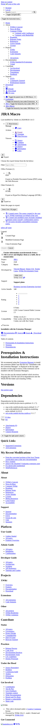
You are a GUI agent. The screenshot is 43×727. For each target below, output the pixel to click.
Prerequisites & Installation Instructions (20, 343)
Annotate (20, 134)
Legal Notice (10, 501)
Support (8, 512)
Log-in (8, 10)
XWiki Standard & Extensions (21, 62)
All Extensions (11, 448)
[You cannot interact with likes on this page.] (3, 417)
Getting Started (11, 536)
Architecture (10, 564)
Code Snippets (15, 54)
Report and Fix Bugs (13, 697)
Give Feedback (11, 691)
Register (8, 8)
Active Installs (15, 43)
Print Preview (22, 136)
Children (20, 142)
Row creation (10, 462)
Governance (10, 631)
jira (6, 420)
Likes (19, 151)
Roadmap (13, 37)
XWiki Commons (12, 615)
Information (21, 149)
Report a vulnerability (13, 699)
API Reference (11, 568)
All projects (14, 58)
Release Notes (11, 490)
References (14, 41)
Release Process (11, 648)
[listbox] (21, 182)
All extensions (11, 600)
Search (8, 12)
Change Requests (12, 432)
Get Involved (15, 68)
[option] (24, 177)
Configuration (11, 553)
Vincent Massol (19, 269)
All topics (9, 538)
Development (15, 70)
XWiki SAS (18, 275)
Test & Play (10, 689)
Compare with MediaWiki (24, 35)
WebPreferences (11, 468)
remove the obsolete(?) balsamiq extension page (23, 464)
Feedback (13, 74)
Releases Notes (15, 39)
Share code (10, 701)
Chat (7, 520)
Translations (14, 72)
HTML (8, 191)
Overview (9, 585)
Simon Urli (30, 269)
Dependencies (11, 347)
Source (19, 140)
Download (9, 85)
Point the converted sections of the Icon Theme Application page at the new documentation (22, 458)
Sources (20, 333)
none (10, 228)
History (20, 147)
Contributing (10, 687)
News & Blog (15, 29)
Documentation (9, 333)
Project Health (11, 633)
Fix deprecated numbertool (15, 466)
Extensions (14, 52)
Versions (9, 345)
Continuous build (12, 672)
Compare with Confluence (24, 33)
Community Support (17, 81)
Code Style (10, 650)
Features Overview (12, 540)
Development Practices (14, 652)
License (13, 45)
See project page (7, 390)
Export (19, 132)
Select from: (9, 209)
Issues (28, 333)
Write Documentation (13, 695)
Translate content (12, 693)
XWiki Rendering (12, 613)
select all (4, 228)
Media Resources (12, 499)
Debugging (10, 676)
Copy (19, 128)
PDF (7, 175)
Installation (9, 551)
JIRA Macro (10, 106)
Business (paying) (20, 287)
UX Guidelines (11, 657)
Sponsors (9, 522)
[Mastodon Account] (7, 724)
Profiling (9, 678)
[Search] (34, 12)
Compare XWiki (16, 31)
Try (7, 87)
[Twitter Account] (14, 724)
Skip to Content (6, 2)
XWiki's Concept (16, 27)
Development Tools (13, 655)
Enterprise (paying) (34, 287)
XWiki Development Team (28, 271)
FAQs (12, 78)
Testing (8, 674)
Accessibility (10, 503)
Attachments (21, 145)
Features (9, 587)
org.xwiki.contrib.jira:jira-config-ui (18, 413)
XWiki (12, 50)
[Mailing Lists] (16, 724)
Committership (11, 635)
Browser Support (12, 640)
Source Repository (12, 668)
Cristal (12, 64)
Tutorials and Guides (13, 570)
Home (8, 23)
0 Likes (8, 417)
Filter (3, 165)
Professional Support (17, 83)
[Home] (7, 97)
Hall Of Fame (10, 638)
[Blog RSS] (19, 724)
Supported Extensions (13, 446)
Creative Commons (34, 709)
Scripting (9, 566)
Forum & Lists (11, 518)
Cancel (10, 248)
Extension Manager (27, 362)
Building (9, 670)
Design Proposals (12, 659)
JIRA (7, 104)
